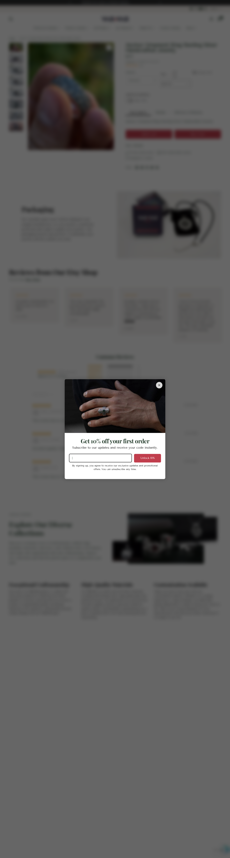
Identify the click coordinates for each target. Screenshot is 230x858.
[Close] (159, 385)
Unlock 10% (148, 458)
